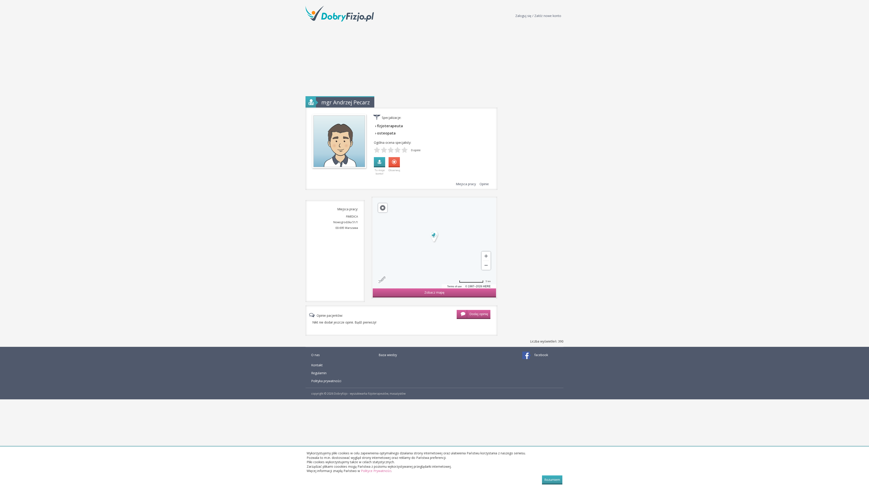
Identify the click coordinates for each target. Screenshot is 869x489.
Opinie (484, 184)
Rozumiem (552, 479)
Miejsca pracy (466, 184)
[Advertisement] (434, 59)
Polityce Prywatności (376, 471)
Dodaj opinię (478, 314)
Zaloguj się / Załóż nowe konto (538, 16)
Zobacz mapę (434, 292)
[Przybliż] (486, 256)
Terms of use (454, 286)
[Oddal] (486, 265)
